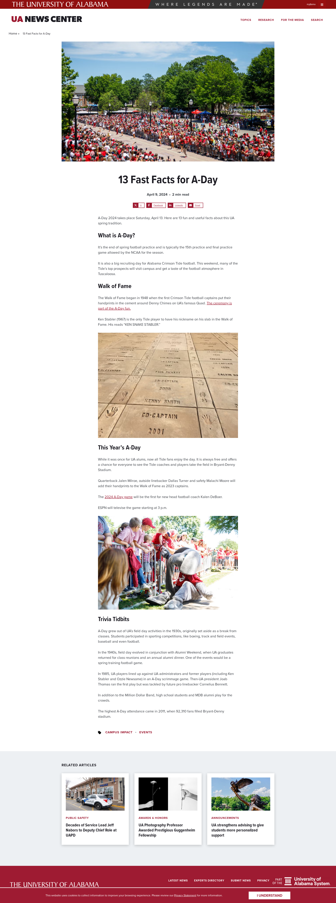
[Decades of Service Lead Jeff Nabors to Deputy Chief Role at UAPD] (95, 809)
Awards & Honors (153, 818)
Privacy (263, 880)
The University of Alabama (60, 4)
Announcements (225, 818)
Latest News (178, 880)
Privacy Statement (185, 895)
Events (145, 732)
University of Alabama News (54, 884)
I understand (269, 895)
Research (266, 20)
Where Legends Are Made (206, 4)
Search (317, 20)
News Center (46, 20)
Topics (245, 20)
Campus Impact (118, 732)
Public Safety (77, 818)
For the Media (292, 20)
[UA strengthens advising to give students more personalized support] (240, 809)
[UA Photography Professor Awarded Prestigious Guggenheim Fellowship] (168, 809)
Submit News (241, 880)
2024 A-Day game (119, 496)
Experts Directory (209, 880)
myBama (311, 4)
